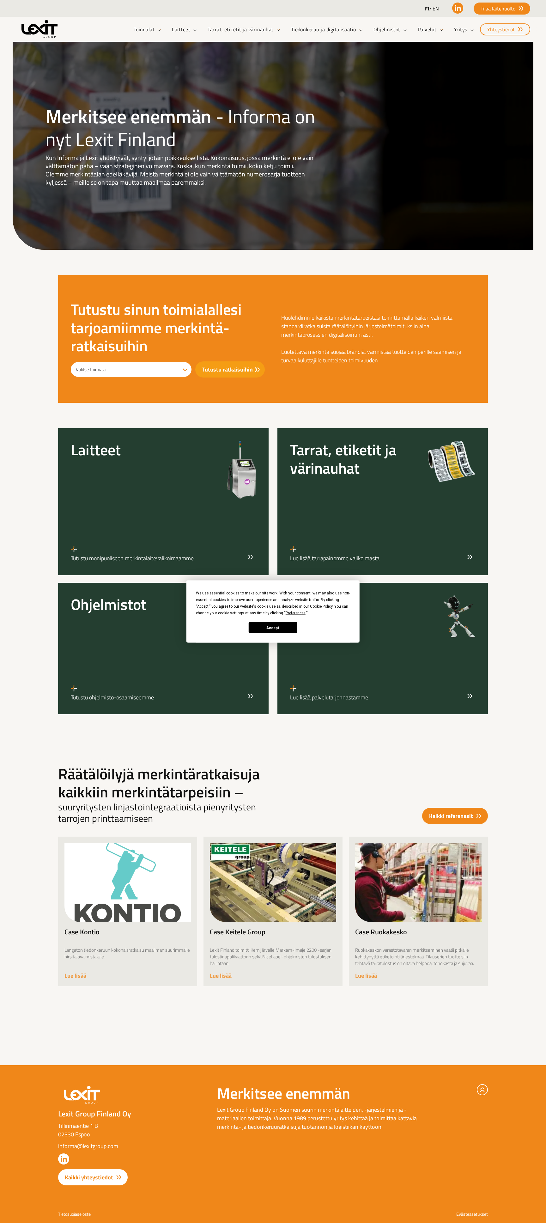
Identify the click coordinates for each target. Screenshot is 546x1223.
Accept (273, 627)
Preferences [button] (296, 613)
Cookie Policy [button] (321, 606)
